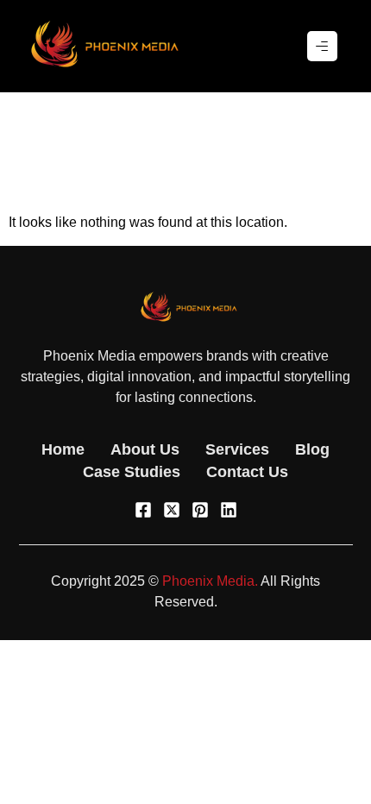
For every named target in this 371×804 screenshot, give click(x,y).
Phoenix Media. (210, 581)
